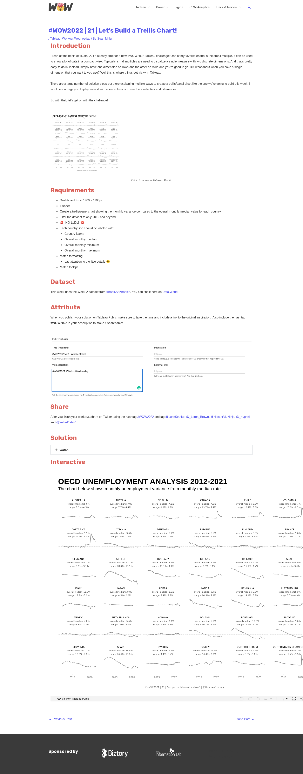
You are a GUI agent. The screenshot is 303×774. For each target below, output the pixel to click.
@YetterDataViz (67, 422)
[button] (249, 7)
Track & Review (226, 7)
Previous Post (60, 718)
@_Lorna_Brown (197, 416)
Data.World (169, 292)
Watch (64, 450)
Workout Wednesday (76, 38)
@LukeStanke (174, 416)
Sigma (179, 7)
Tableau (141, 7)
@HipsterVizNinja (222, 416)
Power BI (162, 7)
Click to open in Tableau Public (151, 180)
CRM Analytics (199, 7)
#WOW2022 (145, 416)
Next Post (245, 718)
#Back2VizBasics (118, 292)
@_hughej (243, 416)
